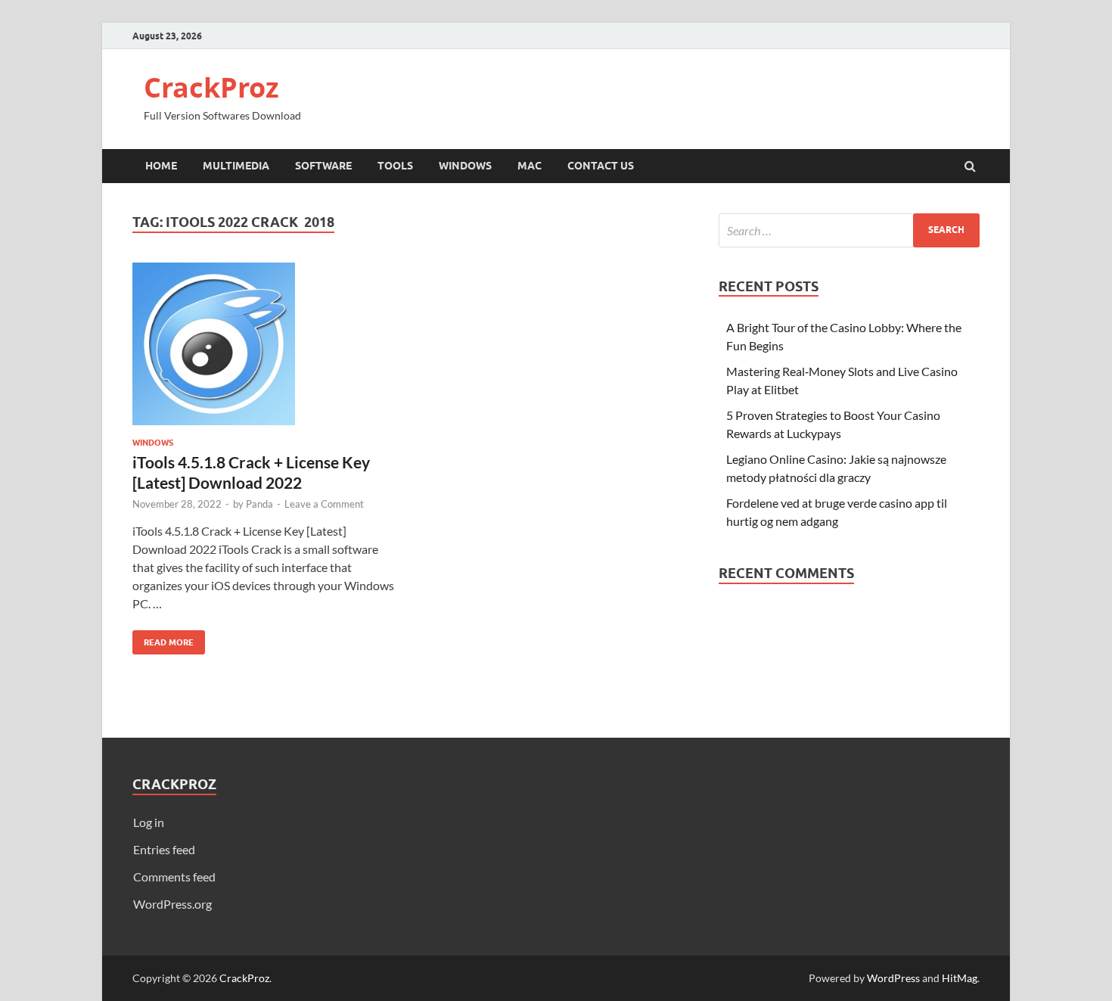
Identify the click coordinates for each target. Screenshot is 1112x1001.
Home (161, 166)
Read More (163, 639)
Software (323, 166)
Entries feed (164, 849)
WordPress (893, 977)
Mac (529, 166)
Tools (395, 166)
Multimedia (236, 166)
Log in (148, 822)
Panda (259, 504)
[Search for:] (849, 230)
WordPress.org (172, 904)
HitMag (959, 977)
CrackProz (211, 87)
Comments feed (174, 876)
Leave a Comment (324, 504)
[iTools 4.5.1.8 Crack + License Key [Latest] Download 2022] (264, 350)
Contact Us (600, 166)
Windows (465, 166)
